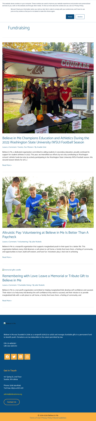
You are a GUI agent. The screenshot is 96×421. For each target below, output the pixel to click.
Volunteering (23, 241)
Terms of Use (35, 417)
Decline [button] (80, 17)
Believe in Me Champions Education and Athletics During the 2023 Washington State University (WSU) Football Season (45, 140)
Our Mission (28, 147)
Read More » (7, 165)
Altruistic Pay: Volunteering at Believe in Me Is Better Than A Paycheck (45, 235)
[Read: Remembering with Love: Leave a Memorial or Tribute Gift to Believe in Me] (11, 269)
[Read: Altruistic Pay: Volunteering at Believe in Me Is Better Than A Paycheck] (48, 202)
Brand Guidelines (60, 417)
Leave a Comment (9, 147)
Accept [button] (70, 17)
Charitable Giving (24, 285)
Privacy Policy (47, 417)
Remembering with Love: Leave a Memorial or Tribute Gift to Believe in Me (45, 278)
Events (20, 147)
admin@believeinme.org (13, 394)
